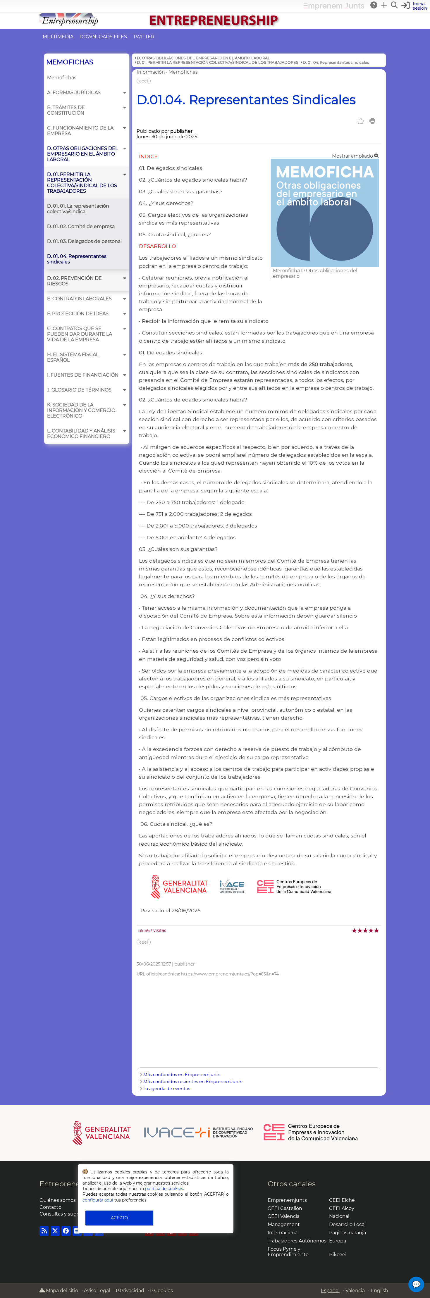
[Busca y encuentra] (394, 5)
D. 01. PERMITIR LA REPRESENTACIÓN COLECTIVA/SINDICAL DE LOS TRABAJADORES (82, 183)
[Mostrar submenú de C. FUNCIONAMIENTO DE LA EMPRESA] (124, 127)
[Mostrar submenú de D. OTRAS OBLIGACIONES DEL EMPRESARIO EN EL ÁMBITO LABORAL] (124, 148)
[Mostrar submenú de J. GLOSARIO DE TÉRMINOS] (124, 389)
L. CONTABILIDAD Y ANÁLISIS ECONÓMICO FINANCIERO (81, 433)
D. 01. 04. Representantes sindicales (76, 259)
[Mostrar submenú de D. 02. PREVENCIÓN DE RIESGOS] (124, 278)
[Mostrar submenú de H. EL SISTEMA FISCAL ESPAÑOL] (124, 354)
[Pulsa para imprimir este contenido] (372, 121)
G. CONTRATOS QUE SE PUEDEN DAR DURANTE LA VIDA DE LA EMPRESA (79, 334)
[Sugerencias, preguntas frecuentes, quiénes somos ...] (374, 5)
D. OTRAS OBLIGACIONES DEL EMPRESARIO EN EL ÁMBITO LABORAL (82, 154)
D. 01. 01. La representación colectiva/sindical (78, 208)
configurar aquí (97, 1200)
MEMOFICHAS (69, 62)
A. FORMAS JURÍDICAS (74, 92)
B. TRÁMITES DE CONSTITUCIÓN (66, 110)
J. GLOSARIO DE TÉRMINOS (79, 390)
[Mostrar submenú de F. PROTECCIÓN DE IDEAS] (124, 313)
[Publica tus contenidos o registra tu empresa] (384, 5)
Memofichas (61, 77)
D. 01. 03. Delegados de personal (84, 241)
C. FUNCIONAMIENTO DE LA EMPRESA (80, 130)
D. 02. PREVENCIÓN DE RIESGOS (74, 281)
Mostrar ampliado (353, 156)
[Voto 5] (377, 930)
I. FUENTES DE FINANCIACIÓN (82, 375)
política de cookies (164, 1188)
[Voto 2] (360, 930)
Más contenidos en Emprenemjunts (181, 1074)
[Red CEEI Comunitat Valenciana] (311, 1139)
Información (151, 72)
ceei (143, 81)
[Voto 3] (366, 930)
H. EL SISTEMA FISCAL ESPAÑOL (73, 357)
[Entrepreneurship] (215, 26)
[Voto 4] (371, 930)
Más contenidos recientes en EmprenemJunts (192, 1081)
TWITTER (143, 36)
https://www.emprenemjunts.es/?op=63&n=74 (230, 974)
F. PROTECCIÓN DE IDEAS (78, 313)
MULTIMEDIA (58, 36)
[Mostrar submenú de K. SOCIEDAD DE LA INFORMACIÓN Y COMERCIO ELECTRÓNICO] (124, 404)
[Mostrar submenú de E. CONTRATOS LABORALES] (124, 298)
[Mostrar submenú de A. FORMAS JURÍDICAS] (124, 92)
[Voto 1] (354, 930)
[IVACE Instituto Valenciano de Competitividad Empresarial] (163, 1132)
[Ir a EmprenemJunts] (334, 8)
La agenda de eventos (166, 1088)
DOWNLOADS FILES (103, 36)
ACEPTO (119, 1218)
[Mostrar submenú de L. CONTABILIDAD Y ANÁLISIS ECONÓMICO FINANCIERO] (124, 430)
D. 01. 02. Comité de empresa (81, 226)
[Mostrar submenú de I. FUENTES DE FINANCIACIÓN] (124, 375)
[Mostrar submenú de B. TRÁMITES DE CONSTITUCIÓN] (124, 107)
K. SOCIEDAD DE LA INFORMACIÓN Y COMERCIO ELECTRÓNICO (81, 410)
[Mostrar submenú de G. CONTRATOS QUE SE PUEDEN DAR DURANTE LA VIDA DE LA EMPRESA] (124, 328)
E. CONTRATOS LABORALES (79, 298)
